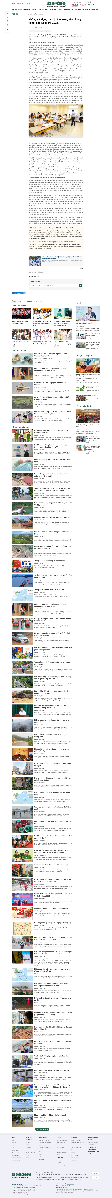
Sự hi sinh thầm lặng (16, 1157)
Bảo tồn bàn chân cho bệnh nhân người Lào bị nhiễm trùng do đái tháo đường (93, 344)
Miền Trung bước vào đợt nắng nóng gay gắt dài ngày (52, 1102)
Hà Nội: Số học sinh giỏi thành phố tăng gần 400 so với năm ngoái (42, 323)
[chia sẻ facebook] (7, 13)
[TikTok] (75, 2)
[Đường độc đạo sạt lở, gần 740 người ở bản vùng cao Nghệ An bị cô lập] (22, 551)
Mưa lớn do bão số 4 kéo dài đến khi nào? (50, 1115)
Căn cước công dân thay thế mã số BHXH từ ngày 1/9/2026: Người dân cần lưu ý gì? (53, 953)
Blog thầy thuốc (84, 406)
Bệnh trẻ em (60, 1150)
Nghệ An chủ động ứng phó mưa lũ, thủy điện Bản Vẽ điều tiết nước (53, 504)
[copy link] (7, 21)
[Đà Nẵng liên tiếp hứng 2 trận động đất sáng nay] (22, 928)
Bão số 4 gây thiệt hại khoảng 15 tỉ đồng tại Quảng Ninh (50, 736)
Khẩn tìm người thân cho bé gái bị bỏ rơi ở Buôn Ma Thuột (52, 460)
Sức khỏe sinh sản (75, 1157)
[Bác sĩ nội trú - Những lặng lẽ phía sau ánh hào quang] (88, 416)
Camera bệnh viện (16, 1160)
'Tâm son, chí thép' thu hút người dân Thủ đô (51, 865)
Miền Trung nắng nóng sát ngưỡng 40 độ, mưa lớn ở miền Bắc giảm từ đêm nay (53, 938)
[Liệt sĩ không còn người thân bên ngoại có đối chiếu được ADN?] (22, 1075)
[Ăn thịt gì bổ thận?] (81, 398)
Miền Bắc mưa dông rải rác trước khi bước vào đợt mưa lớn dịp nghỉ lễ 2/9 (52, 369)
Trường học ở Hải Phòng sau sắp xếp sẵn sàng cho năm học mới (52, 663)
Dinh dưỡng (67, 9)
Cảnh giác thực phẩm (76, 1147)
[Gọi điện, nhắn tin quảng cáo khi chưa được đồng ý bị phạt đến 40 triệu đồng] (22, 1017)
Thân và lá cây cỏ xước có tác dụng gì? (93, 386)
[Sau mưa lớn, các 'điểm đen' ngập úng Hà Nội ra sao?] (22, 812)
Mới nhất (40, 272)
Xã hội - (36, 373)
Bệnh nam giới (60, 1147)
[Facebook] (77, 2)
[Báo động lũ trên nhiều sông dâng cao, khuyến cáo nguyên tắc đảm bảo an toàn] (22, 988)
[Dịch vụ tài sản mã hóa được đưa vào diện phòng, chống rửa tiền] (22, 754)
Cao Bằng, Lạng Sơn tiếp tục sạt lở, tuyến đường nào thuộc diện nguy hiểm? (52, 678)
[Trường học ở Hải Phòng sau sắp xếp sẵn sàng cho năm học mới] (22, 667)
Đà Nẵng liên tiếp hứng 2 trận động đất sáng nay (52, 923)
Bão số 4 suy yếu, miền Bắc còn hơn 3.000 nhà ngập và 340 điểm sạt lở (52, 475)
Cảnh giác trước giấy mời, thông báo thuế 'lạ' (51, 1056)
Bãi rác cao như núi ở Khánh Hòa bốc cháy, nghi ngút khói (52, 721)
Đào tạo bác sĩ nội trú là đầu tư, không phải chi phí (93, 437)
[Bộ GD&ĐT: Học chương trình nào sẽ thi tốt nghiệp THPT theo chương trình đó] (63, 313)
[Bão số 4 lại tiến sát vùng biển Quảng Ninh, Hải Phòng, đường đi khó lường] (22, 696)
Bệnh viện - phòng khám (45, 1142)
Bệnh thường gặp (61, 1142)
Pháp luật (29, 14)
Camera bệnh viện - (91, 348)
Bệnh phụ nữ (60, 1145)
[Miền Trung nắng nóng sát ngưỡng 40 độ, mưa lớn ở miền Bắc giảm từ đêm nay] (22, 942)
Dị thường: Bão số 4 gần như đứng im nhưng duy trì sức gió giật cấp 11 (52, 970)
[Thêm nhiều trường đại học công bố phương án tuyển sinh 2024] (21, 334)
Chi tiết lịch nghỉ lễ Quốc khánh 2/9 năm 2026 (51, 908)
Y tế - (35, 416)
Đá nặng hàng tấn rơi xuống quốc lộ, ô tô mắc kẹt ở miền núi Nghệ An (53, 634)
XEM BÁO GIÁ (70, 1184)
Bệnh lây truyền (74, 1160)
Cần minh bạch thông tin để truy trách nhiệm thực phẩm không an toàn (53, 649)
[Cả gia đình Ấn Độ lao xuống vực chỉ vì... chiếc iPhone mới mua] (22, 402)
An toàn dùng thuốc (30, 1152)
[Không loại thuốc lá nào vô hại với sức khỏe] (81, 336)
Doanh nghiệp (91, 1144)
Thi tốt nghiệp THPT (30, 301)
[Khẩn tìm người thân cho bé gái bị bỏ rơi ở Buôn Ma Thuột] (22, 464)
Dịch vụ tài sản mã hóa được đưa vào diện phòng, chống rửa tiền (53, 750)
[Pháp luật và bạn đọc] (83, 5)
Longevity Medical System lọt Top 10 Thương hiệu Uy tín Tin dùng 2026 (53, 895)
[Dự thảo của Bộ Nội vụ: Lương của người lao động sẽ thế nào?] (22, 1046)
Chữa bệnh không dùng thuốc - (84, 378)
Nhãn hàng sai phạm (93, 1142)
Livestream (28, 1147)
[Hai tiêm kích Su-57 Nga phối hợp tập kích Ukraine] (22, 388)
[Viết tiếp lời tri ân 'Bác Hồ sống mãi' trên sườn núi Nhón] (22, 537)
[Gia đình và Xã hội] (75, 5)
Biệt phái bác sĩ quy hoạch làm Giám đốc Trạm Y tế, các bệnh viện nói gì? (52, 413)
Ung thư (59, 1154)
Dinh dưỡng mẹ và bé (76, 1140)
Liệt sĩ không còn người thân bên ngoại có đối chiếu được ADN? (51, 1071)
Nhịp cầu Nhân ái (92, 1147)
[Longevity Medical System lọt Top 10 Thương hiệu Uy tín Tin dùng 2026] (22, 899)
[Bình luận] (7, 29)
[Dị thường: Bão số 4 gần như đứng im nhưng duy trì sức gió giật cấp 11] (22, 974)
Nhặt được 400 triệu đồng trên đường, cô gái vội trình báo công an (52, 431)
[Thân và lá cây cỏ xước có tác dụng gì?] (81, 388)
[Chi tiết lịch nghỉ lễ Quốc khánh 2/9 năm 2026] (22, 913)
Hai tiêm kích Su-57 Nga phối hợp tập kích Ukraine (50, 384)
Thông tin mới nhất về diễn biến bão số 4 (49, 590)
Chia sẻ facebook (18, 293)
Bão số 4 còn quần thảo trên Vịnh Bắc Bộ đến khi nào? (52, 793)
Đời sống (90, 1153)
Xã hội (23, 14)
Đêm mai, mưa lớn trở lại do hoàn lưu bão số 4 (51, 517)
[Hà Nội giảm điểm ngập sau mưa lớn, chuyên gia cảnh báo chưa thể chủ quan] (22, 884)
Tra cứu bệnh (26, 9)
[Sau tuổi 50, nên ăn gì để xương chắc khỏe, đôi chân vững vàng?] (88, 365)
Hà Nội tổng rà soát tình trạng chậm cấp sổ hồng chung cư (52, 764)
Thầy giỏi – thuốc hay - (92, 390)
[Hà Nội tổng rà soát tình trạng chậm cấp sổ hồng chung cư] (22, 768)
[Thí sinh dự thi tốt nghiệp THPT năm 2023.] (56, 120)
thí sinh (40, 301)
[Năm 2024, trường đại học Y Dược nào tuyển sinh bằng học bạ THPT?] (63, 334)
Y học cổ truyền (52, 9)
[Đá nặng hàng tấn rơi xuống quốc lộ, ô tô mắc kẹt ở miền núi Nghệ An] (22, 638)
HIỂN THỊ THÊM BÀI (42, 1129)
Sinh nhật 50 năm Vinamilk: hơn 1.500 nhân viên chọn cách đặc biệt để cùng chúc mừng (52, 489)
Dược (46, 9)
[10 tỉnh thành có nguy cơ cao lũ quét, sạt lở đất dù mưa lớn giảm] (22, 580)
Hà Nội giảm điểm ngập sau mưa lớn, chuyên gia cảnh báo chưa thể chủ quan (52, 880)
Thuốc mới (28, 1157)
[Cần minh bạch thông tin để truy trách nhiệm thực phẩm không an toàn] (22, 653)
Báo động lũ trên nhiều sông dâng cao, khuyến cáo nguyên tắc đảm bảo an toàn (51, 985)
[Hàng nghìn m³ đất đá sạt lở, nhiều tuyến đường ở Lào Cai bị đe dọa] (22, 1032)
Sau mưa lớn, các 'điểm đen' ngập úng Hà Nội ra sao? (52, 808)
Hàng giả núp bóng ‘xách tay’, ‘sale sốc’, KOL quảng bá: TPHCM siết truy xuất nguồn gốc (51, 851)
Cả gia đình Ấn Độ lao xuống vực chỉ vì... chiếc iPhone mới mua (52, 398)
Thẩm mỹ (59, 1162)
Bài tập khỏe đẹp (61, 1165)
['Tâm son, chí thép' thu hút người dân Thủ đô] (22, 870)
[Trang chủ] (13, 9)
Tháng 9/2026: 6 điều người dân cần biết (49, 561)
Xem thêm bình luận (34, 276)
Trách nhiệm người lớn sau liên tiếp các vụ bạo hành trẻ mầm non (93, 448)
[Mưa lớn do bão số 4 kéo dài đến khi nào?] (22, 1120)
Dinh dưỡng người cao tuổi (77, 1142)
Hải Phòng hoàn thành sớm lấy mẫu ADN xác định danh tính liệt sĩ (53, 837)
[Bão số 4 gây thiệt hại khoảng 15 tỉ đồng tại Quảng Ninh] (22, 739)
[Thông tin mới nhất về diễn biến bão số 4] (22, 595)
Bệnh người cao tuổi (62, 1140)
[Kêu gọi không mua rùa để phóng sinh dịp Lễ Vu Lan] (22, 826)
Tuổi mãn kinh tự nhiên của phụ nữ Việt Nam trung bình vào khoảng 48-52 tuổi (87, 322)
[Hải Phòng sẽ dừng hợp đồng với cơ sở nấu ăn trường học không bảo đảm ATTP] (22, 450)
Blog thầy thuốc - (80, 429)
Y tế (16, 9)
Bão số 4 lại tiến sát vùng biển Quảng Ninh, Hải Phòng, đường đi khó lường (52, 692)
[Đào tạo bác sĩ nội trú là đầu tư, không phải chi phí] (81, 439)
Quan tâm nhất (32, 272)
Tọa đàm (28, 1142)
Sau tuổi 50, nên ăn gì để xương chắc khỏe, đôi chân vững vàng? (88, 375)
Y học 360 (41, 9)
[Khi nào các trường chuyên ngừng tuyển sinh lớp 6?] (21, 313)
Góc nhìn (41, 14)
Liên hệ (95, 1177)
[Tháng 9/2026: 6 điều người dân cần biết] (22, 566)
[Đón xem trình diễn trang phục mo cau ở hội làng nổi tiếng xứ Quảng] (22, 783)
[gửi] (80, 285)
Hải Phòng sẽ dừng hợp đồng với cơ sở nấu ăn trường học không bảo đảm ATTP (51, 446)
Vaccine (27, 1159)
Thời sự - (37, 855)
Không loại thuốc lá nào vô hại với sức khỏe (93, 334)
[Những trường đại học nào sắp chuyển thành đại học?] (42, 334)
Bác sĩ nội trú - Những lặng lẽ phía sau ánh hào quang (88, 425)
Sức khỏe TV (34, 9)
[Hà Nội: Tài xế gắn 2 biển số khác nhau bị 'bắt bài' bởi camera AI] (22, 624)
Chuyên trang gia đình (93, 1151)
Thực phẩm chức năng (76, 1150)
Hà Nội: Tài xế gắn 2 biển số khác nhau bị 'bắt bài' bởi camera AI (53, 620)
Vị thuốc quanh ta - (91, 398)
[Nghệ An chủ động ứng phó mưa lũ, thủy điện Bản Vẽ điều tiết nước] (22, 508)
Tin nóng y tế (15, 1150)
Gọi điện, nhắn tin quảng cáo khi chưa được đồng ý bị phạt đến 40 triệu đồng (53, 1013)
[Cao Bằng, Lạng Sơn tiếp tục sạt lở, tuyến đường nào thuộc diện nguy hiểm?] (22, 682)
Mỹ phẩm (59, 1160)
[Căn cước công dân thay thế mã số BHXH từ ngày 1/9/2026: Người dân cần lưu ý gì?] (22, 957)
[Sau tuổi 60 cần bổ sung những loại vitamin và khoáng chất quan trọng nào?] (22, 359)
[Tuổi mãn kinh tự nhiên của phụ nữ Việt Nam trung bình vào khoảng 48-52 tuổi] (88, 313)
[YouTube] (80, 2)
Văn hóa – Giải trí (92, 1149)
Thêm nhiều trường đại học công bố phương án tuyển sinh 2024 (21, 344)
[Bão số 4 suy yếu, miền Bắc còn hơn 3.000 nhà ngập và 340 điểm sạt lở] (22, 479)
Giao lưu (28, 1144)
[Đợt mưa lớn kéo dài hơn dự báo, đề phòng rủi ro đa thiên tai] (22, 1003)
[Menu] (97, 9)
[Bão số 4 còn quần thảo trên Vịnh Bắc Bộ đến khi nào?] (22, 797)
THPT (20, 301)
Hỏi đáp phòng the (75, 1155)
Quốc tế (35, 14)
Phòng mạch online (83, 9)
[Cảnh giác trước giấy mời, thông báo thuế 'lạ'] (22, 1061)
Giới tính (60, 9)
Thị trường (92, 9)
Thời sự (20, 9)
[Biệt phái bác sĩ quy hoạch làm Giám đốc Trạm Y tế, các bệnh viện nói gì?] (22, 417)
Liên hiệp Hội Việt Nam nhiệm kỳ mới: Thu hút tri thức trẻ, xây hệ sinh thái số (52, 707)
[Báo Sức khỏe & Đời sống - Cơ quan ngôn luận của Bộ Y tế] (56, 4)
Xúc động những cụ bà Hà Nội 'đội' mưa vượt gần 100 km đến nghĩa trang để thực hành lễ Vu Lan (53, 1086)
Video (40, 1157)
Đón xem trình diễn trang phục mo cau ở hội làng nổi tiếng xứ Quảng (52, 779)
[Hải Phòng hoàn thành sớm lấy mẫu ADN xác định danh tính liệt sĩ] (22, 841)
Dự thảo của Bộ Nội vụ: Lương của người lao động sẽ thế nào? (53, 1042)
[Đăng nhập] (91, 2)
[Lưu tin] (7, 25)
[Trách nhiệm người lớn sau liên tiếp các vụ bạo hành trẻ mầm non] (81, 448)
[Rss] (98, 1173)
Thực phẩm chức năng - (41, 358)
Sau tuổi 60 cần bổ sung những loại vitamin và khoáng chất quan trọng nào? (51, 355)
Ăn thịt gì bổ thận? (91, 395)
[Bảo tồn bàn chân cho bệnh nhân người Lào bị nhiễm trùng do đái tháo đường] (81, 345)
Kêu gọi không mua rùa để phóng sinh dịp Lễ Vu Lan (52, 822)
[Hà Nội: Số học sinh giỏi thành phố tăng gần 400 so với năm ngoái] (42, 313)
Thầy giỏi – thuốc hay (44, 1140)
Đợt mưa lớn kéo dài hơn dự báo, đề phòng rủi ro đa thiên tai (52, 999)
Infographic (41, 1159)
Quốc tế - (37, 387)
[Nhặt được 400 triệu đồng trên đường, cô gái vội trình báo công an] (22, 435)
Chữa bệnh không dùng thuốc (44, 1148)
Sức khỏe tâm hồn (61, 1152)
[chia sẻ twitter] (7, 17)
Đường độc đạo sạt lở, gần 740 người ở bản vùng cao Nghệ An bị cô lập (52, 547)
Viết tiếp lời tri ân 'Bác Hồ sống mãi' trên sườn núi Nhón (53, 533)
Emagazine (41, 1154)
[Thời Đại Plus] (91, 5)
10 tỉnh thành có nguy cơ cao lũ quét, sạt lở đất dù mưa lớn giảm (53, 576)
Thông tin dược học (30, 1155)
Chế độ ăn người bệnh (76, 1145)
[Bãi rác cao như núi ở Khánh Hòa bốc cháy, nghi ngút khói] (22, 725)
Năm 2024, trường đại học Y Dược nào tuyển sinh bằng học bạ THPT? (63, 344)
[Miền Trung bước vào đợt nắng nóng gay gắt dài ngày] (22, 1105)
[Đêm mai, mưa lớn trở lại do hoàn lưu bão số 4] (22, 522)
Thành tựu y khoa (16, 1152)
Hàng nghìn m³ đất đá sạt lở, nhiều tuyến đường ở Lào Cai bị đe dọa (53, 1028)
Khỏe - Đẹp (74, 9)
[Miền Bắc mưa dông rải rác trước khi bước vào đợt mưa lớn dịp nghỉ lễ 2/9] (22, 373)
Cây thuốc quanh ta (43, 1145)
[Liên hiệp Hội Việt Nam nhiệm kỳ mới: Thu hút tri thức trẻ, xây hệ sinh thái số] (22, 710)
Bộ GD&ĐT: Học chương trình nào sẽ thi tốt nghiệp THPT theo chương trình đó (62, 323)
